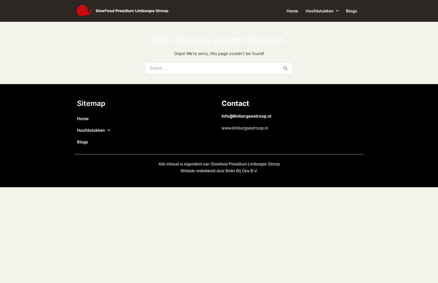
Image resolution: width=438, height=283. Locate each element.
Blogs (351, 10)
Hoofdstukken (320, 10)
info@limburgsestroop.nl (246, 116)
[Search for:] (219, 68)
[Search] (285, 68)
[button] (322, 11)
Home (292, 10)
